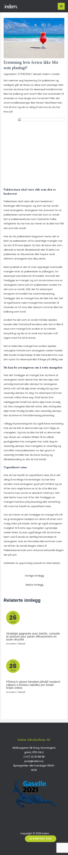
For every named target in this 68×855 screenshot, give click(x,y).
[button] (40, 838)
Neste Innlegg (34, 584)
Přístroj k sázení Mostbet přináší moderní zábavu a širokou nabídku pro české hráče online (33, 684)
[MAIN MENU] (61, 6)
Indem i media (51, 74)
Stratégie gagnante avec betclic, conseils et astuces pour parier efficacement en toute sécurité (33, 636)
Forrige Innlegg (34, 575)
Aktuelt (37, 74)
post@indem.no (34, 761)
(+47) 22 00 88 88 (34, 756)
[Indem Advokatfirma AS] (11, 6)
